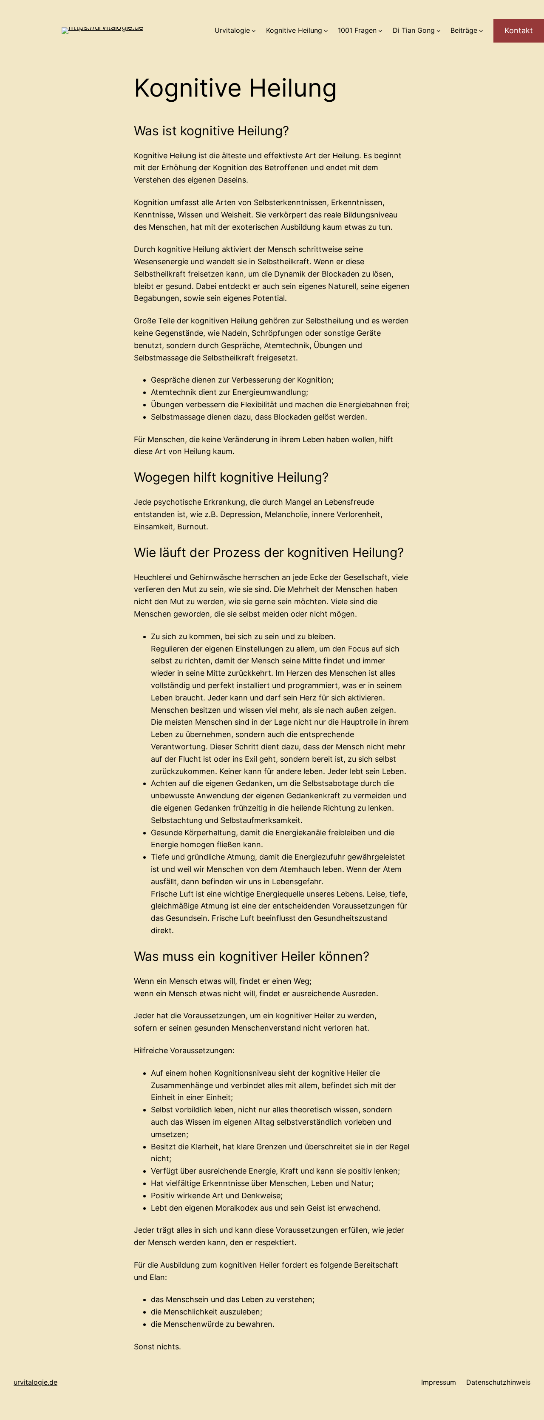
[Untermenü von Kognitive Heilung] (326, 31)
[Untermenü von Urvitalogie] (254, 31)
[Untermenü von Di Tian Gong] (438, 31)
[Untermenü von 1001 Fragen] (380, 31)
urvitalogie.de (35, 1382)
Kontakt (518, 30)
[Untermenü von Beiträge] (481, 31)
